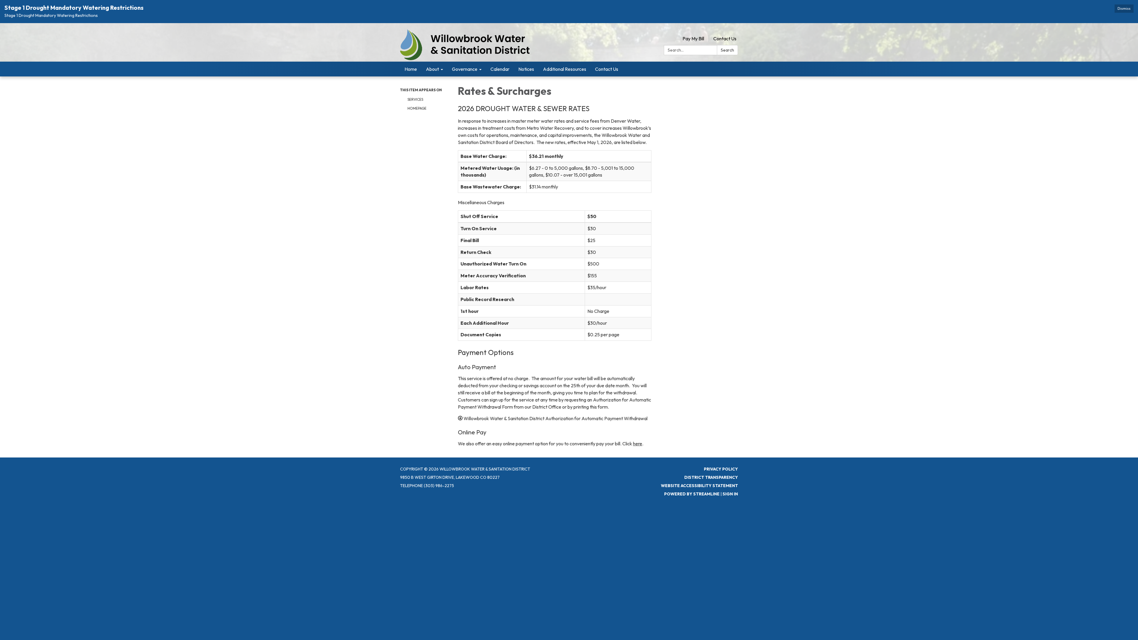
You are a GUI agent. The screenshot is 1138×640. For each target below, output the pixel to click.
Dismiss (1124, 8)
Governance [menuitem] (464, 69)
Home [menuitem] (411, 69)
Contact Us (724, 38)
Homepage (416, 108)
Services (415, 99)
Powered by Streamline (692, 494)
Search (727, 50)
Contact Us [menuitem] (606, 69)
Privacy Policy (721, 469)
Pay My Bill (693, 38)
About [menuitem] (432, 69)
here (637, 444)
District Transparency (711, 477)
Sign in (730, 494)
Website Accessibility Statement (699, 485)
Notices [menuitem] (526, 69)
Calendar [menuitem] (499, 69)
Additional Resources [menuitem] (564, 69)
